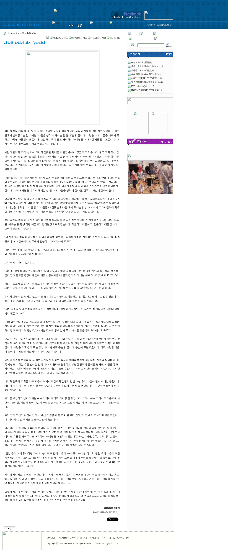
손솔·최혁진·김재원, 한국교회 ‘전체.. (146, 74)
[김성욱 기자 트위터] (158, 14)
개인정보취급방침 (67, 538)
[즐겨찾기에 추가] (163, 35)
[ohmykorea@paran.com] (163, 41)
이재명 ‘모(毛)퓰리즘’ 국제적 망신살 (146, 78)
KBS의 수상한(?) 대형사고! (142, 86)
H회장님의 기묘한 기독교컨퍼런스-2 (146, 90)
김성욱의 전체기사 (112, 508)
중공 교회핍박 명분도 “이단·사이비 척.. (147, 66)
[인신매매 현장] (150, 176)
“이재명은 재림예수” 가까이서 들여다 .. (147, 82)
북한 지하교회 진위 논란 (141, 62)
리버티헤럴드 (13, 33)
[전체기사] (132, 43)
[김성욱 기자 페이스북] (127, 14)
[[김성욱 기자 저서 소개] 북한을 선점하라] (141, 133)
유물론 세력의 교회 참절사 (142, 70)
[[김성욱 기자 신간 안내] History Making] (159, 133)
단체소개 (51, 538)
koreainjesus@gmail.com (107, 543)
